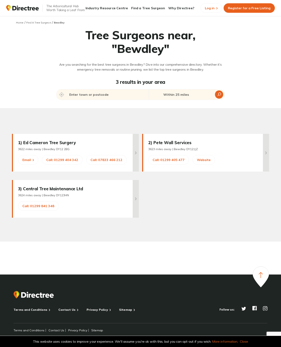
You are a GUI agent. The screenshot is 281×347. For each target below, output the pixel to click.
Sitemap (125, 310)
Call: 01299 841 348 (38, 206)
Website (204, 160)
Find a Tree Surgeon (148, 8)
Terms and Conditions (30, 310)
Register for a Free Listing (249, 8)
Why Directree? (181, 8)
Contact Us (66, 310)
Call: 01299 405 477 (169, 160)
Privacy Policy (97, 310)
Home (19, 22)
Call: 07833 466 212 (106, 160)
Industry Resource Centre (107, 8)
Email (27, 160)
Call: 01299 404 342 (62, 160)
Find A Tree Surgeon (38, 22)
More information (225, 341)
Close (244, 341)
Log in (210, 8)
